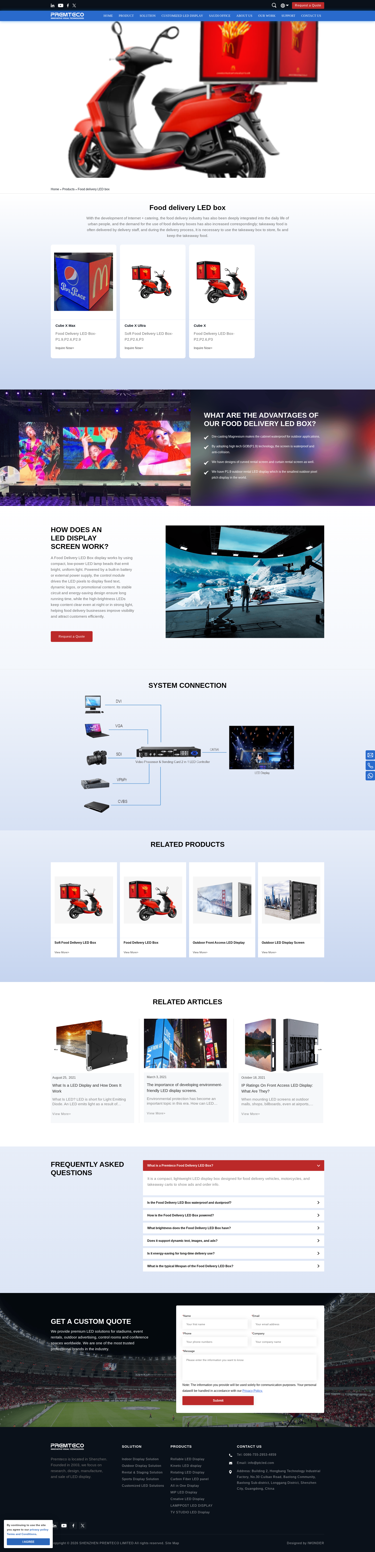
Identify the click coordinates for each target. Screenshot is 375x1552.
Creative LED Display (187, 1499)
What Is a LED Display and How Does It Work (88, 1088)
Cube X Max (65, 326)
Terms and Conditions (21, 1534)
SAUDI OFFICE (219, 15)
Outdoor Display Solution (141, 1465)
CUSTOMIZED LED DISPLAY (182, 15)
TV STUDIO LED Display (190, 1512)
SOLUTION (148, 15)
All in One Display (185, 1485)
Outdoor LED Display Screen (283, 942)
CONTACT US (311, 15)
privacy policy (39, 1529)
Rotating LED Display (187, 1472)
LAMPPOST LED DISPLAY (192, 1505)
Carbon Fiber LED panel (190, 1479)
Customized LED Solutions (143, 1485)
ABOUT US (244, 15)
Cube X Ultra (135, 326)
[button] (56, 1049)
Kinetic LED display (186, 1465)
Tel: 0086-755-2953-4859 (256, 1454)
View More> (61, 952)
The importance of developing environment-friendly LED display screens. (186, 1088)
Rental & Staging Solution (142, 1472)
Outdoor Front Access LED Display (219, 942)
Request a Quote (308, 5)
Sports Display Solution (140, 1479)
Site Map (172, 1543)
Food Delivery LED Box (141, 942)
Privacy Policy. (252, 1390)
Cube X (200, 326)
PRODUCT (126, 15)
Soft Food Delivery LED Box (75, 942)
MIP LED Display (184, 1492)
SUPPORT (288, 15)
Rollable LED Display (187, 1459)
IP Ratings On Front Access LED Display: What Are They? (278, 1088)
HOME (108, 15)
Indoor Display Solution (140, 1459)
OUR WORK (267, 15)
